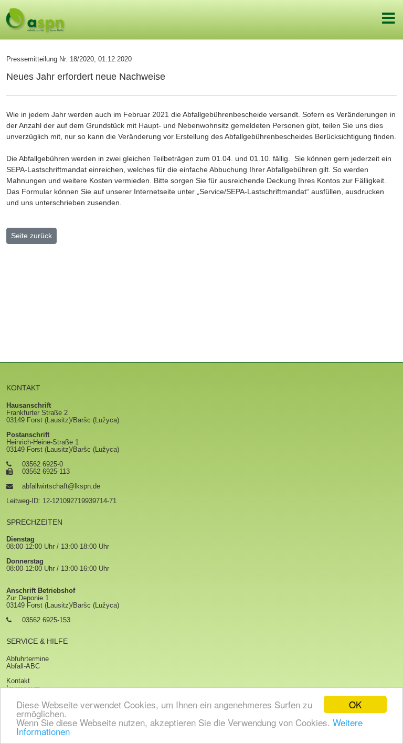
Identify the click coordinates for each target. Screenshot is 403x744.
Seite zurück (31, 235)
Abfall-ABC (23, 666)
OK (355, 704)
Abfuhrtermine (27, 659)
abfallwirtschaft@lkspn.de (61, 486)
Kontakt (18, 681)
